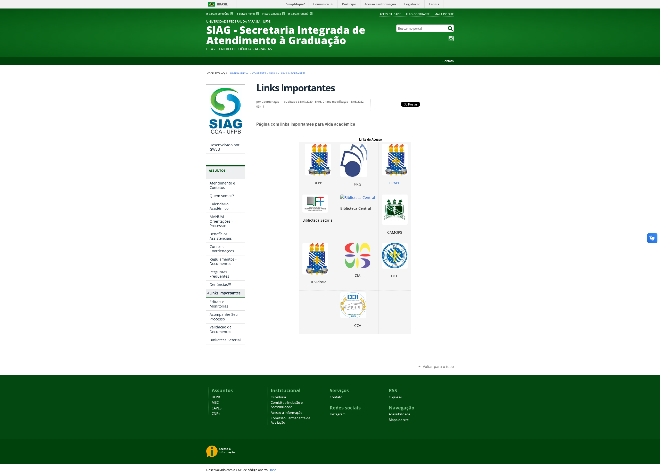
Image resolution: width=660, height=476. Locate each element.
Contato (448, 61)
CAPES (216, 408)
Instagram (451, 38)
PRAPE (394, 183)
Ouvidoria (278, 397)
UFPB (216, 397)
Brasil (222, 4)
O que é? (395, 397)
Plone (272, 470)
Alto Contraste (418, 14)
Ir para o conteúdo (219, 13)
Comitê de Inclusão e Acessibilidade (287, 404)
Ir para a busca (273, 13)
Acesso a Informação (286, 412)
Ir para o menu (247, 13)
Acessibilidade (390, 14)
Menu (273, 73)
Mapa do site (444, 14)
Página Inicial (239, 73)
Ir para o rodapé (300, 13)
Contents (259, 73)
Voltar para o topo (438, 366)
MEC (215, 402)
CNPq (216, 414)
